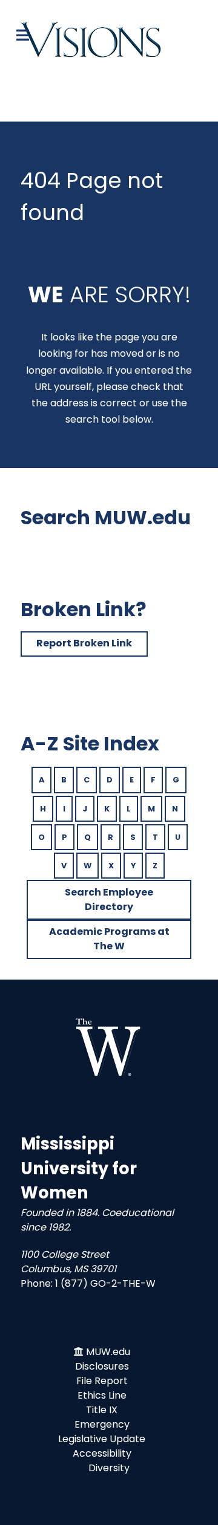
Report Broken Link (84, 643)
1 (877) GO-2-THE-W (105, 1283)
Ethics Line (102, 1395)
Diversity (109, 1468)
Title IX (101, 1410)
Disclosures (102, 1366)
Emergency (102, 1424)
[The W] (109, 1047)
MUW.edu (108, 1352)
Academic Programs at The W (109, 939)
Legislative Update (101, 1439)
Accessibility (102, 1453)
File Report (102, 1381)
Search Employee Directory (109, 899)
